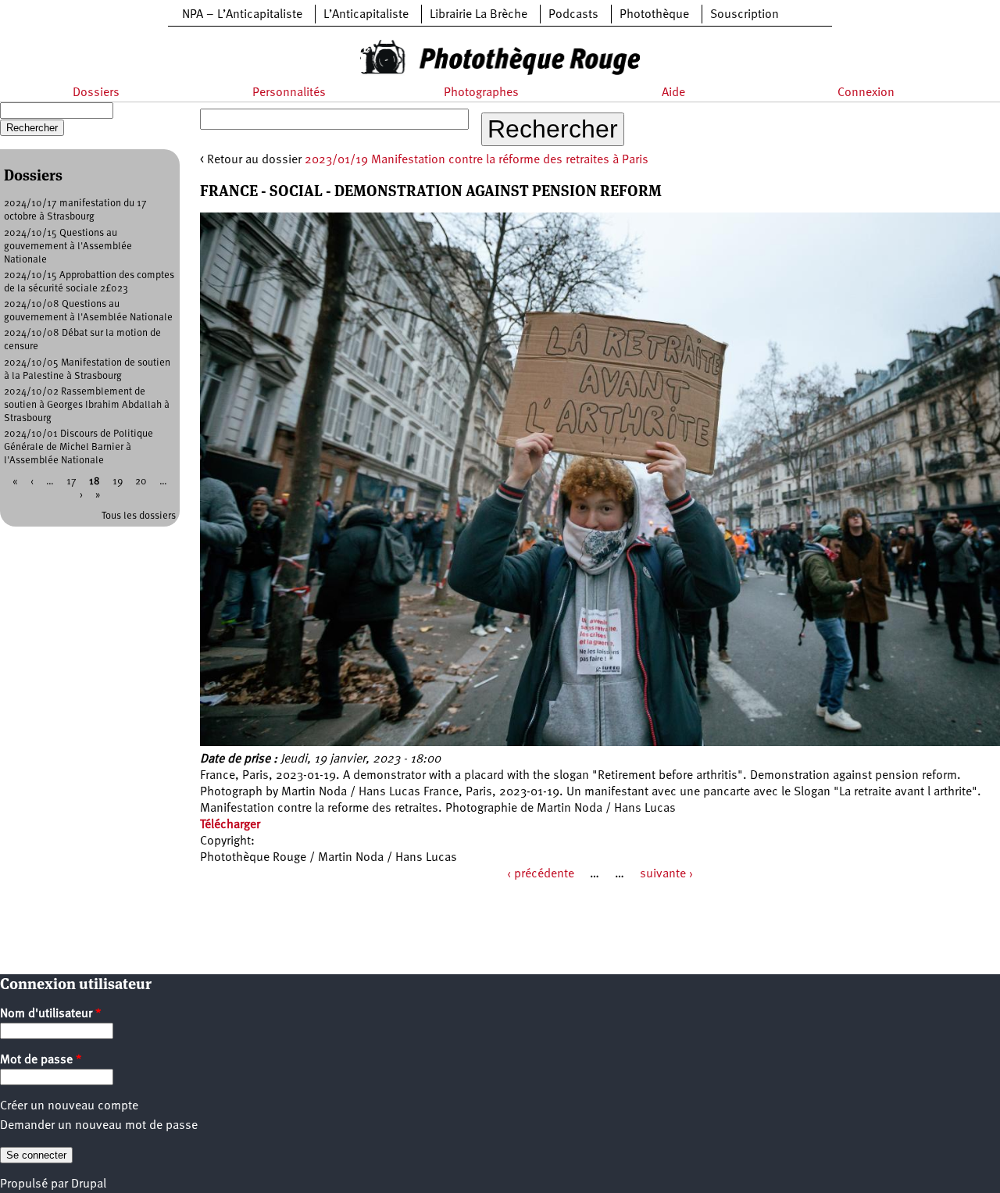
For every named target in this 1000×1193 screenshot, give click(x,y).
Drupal (88, 1184)
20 (141, 482)
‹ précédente (540, 874)
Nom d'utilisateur (51, 1014)
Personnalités (289, 93)
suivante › (666, 874)
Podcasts (573, 15)
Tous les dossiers (139, 516)
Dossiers (96, 93)
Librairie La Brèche (478, 15)
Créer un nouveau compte (69, 1106)
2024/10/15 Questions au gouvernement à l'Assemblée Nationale (68, 246)
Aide (673, 93)
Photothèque (654, 15)
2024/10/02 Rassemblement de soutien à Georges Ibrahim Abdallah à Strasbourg (87, 405)
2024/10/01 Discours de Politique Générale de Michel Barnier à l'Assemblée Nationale (78, 447)
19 (117, 482)
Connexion (866, 93)
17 (71, 482)
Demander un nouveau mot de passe (99, 1126)
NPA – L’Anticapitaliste (242, 15)
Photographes (481, 93)
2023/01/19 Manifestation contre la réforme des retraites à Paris (476, 160)
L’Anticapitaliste (366, 15)
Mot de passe (41, 1060)
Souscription (744, 15)
